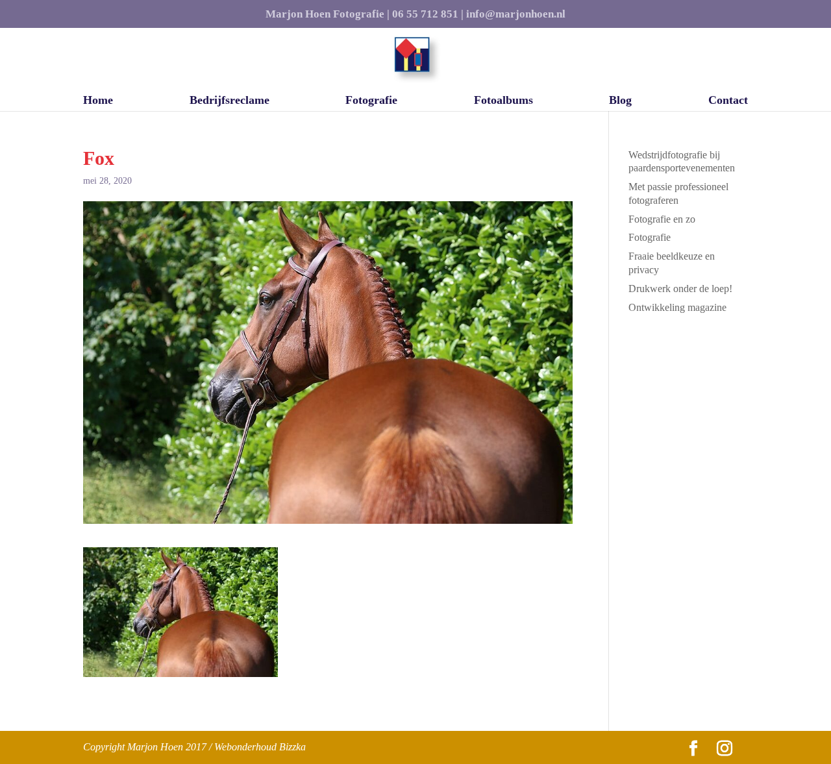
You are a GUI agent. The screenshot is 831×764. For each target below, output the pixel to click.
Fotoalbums (503, 100)
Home (98, 100)
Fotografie (371, 100)
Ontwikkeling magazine (677, 307)
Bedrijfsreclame (229, 100)
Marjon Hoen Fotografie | (328, 14)
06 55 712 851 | (428, 14)
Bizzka (292, 746)
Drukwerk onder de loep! (680, 288)
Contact (728, 100)
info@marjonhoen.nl (515, 14)
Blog (620, 100)
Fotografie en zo (661, 219)
